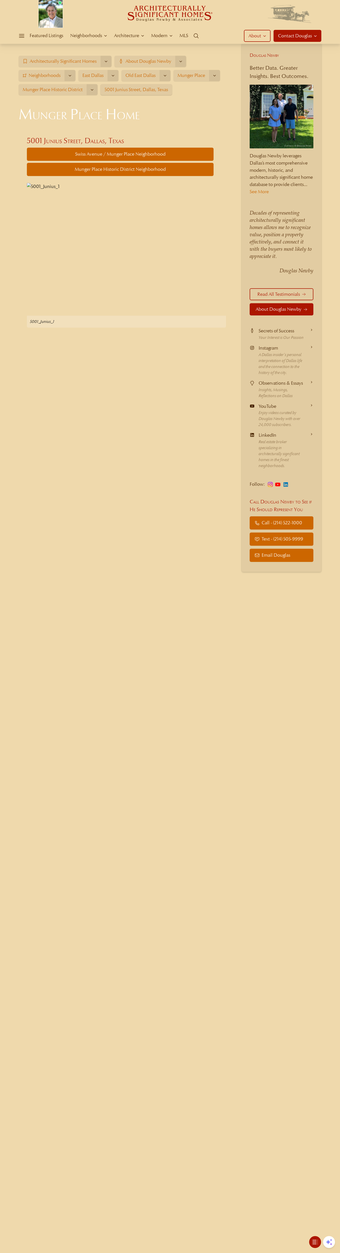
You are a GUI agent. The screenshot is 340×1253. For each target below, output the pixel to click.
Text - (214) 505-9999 (282, 539)
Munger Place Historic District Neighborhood (120, 169)
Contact (295, 36)
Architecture (126, 35)
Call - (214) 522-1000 (282, 523)
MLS (183, 35)
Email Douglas (276, 555)
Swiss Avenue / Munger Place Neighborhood (120, 154)
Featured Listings (46, 35)
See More (259, 191)
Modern (159, 35)
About (254, 36)
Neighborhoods (86, 35)
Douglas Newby (264, 55)
